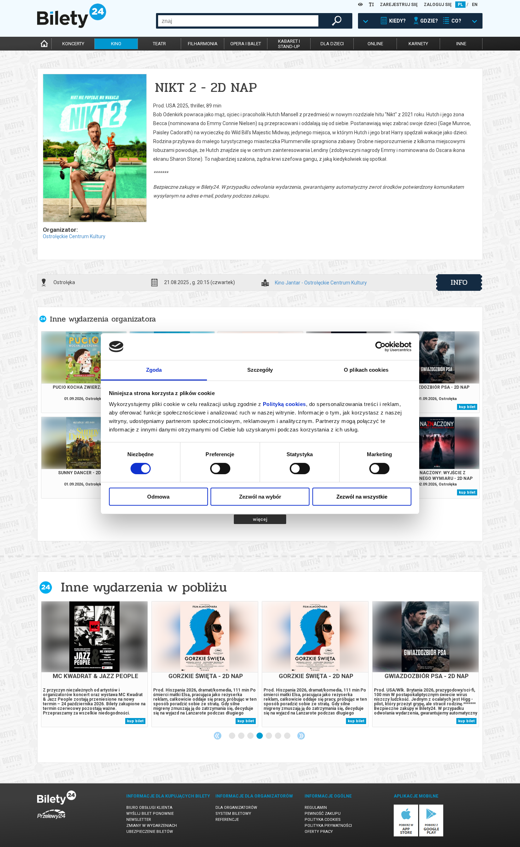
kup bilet (467, 407)
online (375, 43)
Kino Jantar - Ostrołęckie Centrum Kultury (321, 283)
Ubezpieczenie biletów (149, 831)
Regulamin (316, 807)
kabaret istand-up (289, 44)
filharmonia (203, 43)
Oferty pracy (319, 831)
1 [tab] (232, 736)
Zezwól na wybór (260, 497)
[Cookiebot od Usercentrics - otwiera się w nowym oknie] (380, 346)
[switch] (220, 468)
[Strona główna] (71, 26)
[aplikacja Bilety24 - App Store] (406, 835)
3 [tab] (250, 736)
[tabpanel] (94, 664)
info (459, 282)
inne (461, 43)
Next (301, 736)
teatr (159, 43)
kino (116, 43)
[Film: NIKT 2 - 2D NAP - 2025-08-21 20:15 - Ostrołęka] (94, 148)
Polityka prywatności (328, 825)
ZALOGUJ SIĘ (438, 4)
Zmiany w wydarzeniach (151, 825)
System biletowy (233, 813)
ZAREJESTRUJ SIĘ (399, 4)
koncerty (73, 43)
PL (460, 4)
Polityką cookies (284, 404)
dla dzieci (332, 43)
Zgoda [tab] (154, 370)
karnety (418, 43)
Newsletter (138, 819)
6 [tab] (278, 736)
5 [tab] (269, 736)
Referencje (227, 819)
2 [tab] (241, 736)
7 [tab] (287, 736)
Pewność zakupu (323, 813)
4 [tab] (260, 736)
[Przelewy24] (51, 820)
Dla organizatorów (236, 807)
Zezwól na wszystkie (361, 497)
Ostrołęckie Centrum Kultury (74, 236)
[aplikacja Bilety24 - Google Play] (431, 835)
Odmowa (158, 497)
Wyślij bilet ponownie (150, 813)
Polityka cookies (323, 819)
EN (475, 4)
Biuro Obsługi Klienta (149, 807)
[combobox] (238, 21)
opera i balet (245, 43)
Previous (217, 736)
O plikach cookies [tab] (366, 370)
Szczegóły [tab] (260, 370)
